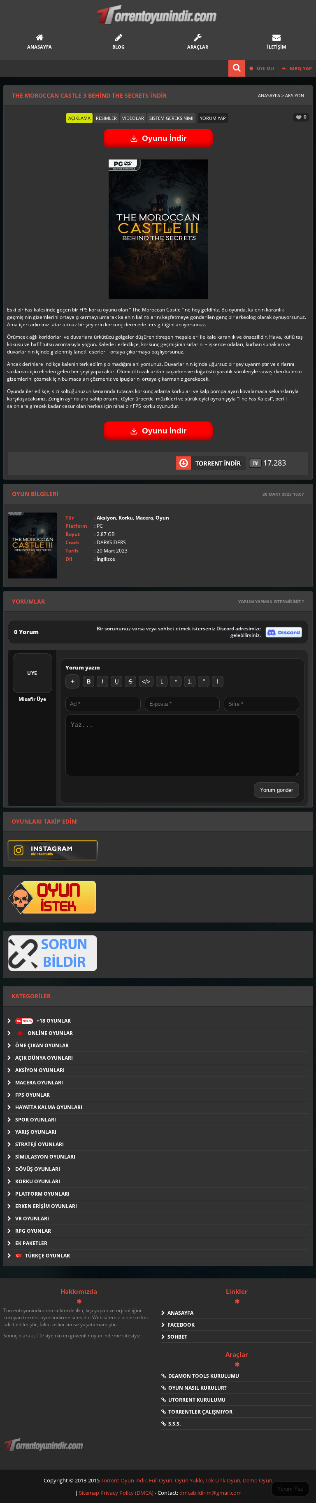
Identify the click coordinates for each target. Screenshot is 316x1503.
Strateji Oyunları (39, 1144)
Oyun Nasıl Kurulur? (196, 1387)
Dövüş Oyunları (37, 1169)
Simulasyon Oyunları (45, 1156)
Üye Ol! (265, 68)
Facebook (180, 1324)
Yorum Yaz (290, 1489)
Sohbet (176, 1336)
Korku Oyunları (37, 1181)
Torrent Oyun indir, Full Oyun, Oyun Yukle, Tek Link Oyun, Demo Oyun (186, 1480)
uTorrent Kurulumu (195, 1399)
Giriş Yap (300, 68)
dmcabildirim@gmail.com (210, 1492)
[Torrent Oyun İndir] (44, 1450)
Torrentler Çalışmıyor (199, 1411)
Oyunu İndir (164, 138)
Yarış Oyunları (35, 1131)
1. (190, 682)
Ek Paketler (31, 1243)
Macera (144, 517)
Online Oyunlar (49, 1033)
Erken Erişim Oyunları (46, 1206)
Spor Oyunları (35, 1119)
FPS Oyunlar (32, 1094)
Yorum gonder (276, 790)
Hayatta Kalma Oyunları (48, 1107)
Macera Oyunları (39, 1082)
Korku (125, 517)
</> (146, 682)
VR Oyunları (32, 1218)
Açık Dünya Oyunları (44, 1057)
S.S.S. (173, 1423)
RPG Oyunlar (33, 1230)
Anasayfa (179, 1312)
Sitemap (89, 1492)
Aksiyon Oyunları (40, 1070)
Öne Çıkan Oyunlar (42, 1045)
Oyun (162, 517)
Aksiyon (106, 517)
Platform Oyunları (42, 1193)
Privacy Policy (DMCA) (126, 1492)
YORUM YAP (213, 118)
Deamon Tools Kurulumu (202, 1375)
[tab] (79, 118)
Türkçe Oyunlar (47, 1255)
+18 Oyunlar (43, 1020)
